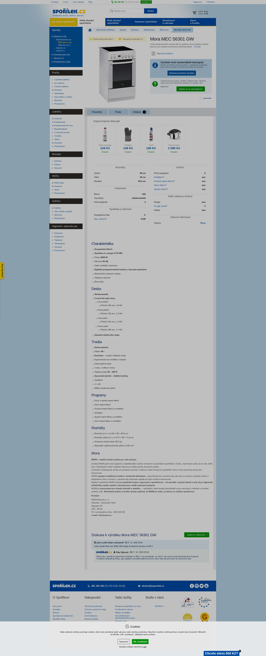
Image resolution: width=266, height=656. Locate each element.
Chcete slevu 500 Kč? (221, 653)
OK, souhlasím (140, 642)
